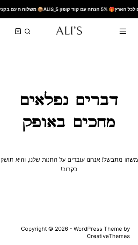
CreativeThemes (108, 236)
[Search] (27, 31)
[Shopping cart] (16, 31)
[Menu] (123, 31)
